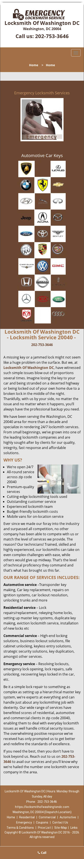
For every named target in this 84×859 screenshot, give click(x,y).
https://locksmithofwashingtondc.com (42, 807)
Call (43, 853)
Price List (44, 827)
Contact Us (60, 822)
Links (74, 827)
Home (33, 65)
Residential (27, 817)
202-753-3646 (52, 36)
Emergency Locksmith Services (42, 92)
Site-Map (60, 827)
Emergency (24, 822)
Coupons (42, 822)
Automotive (68, 817)
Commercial (47, 817)
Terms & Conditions (20, 827)
